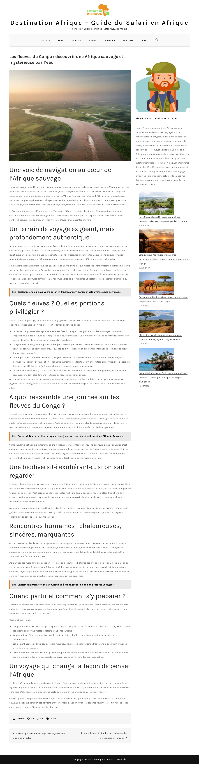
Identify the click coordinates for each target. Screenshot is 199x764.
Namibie (76, 40)
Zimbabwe (128, 40)
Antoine (20, 718)
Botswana (109, 40)
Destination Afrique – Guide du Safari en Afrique (99, 22)
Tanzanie (45, 40)
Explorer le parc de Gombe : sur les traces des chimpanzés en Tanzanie (104, 735)
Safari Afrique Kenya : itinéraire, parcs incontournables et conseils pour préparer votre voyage (163, 259)
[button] (156, 40)
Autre (144, 40)
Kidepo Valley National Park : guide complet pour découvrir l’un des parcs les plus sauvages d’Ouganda (163, 377)
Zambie (92, 40)
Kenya (61, 40)
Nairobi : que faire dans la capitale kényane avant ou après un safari (39, 735)
